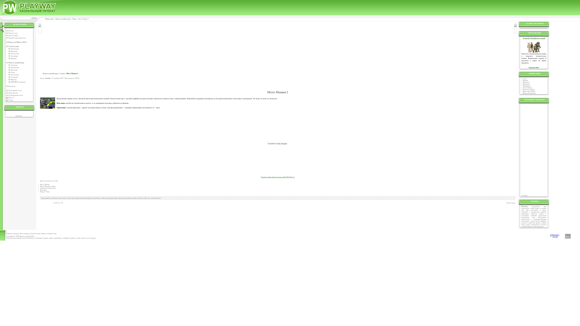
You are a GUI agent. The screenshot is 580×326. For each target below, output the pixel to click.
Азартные (14, 65)
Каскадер (43, 190)
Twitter (10, 100)
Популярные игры (14, 90)
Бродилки (14, 51)
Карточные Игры (529, 91)
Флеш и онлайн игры (62, 19)
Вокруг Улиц (44, 192)
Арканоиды (15, 49)
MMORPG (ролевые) (18, 82)
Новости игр (13, 33)
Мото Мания (44, 184)
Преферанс (527, 86)
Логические (15, 53)
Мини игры (49, 19)
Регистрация (24, 233)
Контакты (11, 86)
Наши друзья (13, 93)
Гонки (74, 19)
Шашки (525, 80)
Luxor (525, 79)
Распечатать (511, 203)
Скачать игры (35, 233)
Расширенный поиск (15, 95)
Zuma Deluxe (527, 88)
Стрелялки (14, 56)
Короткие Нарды (529, 89)
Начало (11, 31)
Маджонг (526, 82)
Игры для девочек (529, 93)
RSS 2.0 (11, 98)
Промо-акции (13, 35)
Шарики (13, 58)
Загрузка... (19, 116)
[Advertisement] (277, 45)
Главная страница (12, 233)
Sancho (47, 78)
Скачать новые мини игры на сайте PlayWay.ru (278, 177)
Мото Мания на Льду (48, 186)
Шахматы (526, 84)
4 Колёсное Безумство (48, 188)
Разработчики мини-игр (17, 38)
